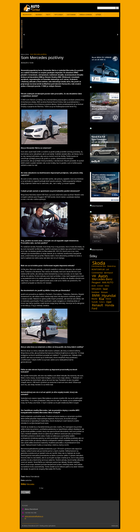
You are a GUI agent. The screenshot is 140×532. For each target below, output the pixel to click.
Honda (109, 305)
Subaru (102, 302)
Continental (97, 272)
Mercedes (30, 484)
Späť (27, 492)
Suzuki (95, 301)
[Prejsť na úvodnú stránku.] (32, 10)
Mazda (94, 298)
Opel (108, 301)
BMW (96, 295)
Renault (97, 305)
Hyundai (109, 295)
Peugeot (96, 282)
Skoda (98, 263)
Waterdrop (111, 266)
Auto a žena (25, 54)
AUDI (94, 285)
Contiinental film (99, 266)
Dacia (108, 298)
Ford (94, 308)
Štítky (23, 484)
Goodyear (96, 292)
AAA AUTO (107, 282)
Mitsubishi (96, 288)
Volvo (107, 285)
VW (94, 276)
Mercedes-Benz (102, 279)
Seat (105, 288)
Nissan (104, 292)
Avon (103, 276)
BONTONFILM (98, 269)
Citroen (100, 285)
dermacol (108, 272)
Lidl (107, 269)
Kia (101, 298)
